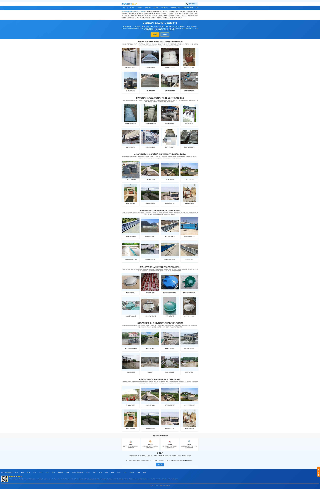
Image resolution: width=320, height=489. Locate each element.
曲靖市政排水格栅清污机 (130, 123)
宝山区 (100, 472)
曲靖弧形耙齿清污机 (169, 123)
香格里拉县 (60, 472)
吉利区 (125, 472)
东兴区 (53, 472)
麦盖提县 (132, 472)
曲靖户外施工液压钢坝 (189, 236)
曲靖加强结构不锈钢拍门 (150, 316)
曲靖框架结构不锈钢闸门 (130, 67)
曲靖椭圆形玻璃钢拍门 (131, 316)
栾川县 (22, 472)
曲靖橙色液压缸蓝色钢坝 (169, 259)
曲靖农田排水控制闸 (150, 180)
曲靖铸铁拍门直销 (150, 292)
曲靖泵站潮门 (150, 372)
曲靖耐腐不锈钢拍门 (130, 292)
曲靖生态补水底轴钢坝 (170, 236)
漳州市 (106, 472)
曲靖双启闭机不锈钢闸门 (189, 91)
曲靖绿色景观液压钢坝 (150, 236)
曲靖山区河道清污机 (150, 91)
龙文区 (47, 472)
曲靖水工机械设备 (141, 11)
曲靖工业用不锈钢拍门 (189, 316)
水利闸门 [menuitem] (132, 7)
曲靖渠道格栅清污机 (150, 67)
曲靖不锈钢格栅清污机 (170, 147)
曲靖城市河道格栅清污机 (150, 123)
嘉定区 (41, 472)
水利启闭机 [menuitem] (148, 7)
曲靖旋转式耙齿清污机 (170, 91)
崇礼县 (144, 472)
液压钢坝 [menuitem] (156, 7)
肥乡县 (138, 472)
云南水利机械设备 (130, 11)
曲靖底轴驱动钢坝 (189, 259)
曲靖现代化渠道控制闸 (189, 180)
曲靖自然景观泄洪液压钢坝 (131, 259)
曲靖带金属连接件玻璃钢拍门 (189, 292)
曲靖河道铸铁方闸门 (130, 91)
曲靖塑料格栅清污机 (130, 147)
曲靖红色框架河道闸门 (189, 67)
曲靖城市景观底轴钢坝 (150, 259)
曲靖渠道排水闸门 (189, 372)
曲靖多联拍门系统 (189, 123)
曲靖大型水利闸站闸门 (189, 348)
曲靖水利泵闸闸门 (131, 372)
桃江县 (88, 472)
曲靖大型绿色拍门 (170, 316)
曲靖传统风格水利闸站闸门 (131, 348)
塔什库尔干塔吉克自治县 (77, 472)
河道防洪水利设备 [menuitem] (175, 7)
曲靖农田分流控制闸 (169, 180)
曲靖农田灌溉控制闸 (130, 203)
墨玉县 (28, 472)
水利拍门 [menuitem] (140, 7)
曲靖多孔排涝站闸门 (150, 348)
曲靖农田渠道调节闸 (169, 203)
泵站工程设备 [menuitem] (164, 7)
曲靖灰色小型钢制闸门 (131, 180)
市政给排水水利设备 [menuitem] (187, 7)
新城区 (94, 472)
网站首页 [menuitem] (125, 7)
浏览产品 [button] (164, 34)
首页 (123, 11)
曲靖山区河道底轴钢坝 (131, 236)
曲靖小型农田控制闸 (130, 405)
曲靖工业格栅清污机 (150, 147)
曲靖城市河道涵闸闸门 (170, 372)
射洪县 (112, 472)
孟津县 (67, 472)
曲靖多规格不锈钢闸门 (170, 67)
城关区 (16, 472)
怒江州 (118, 472)
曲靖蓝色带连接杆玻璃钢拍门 (169, 292)
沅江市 (34, 472)
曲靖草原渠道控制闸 (150, 203)
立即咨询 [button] (155, 34)
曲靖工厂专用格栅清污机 (189, 147)
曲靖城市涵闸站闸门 (169, 348)
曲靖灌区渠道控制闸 (189, 203)
